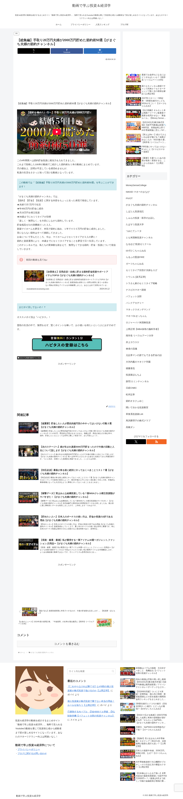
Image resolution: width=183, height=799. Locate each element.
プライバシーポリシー (29, 749)
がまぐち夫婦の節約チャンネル (30, 358)
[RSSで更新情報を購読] (157, 441)
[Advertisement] (67, 79)
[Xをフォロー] (136, 441)
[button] (113, 671)
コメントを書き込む (67, 643)
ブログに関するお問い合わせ (32, 753)
